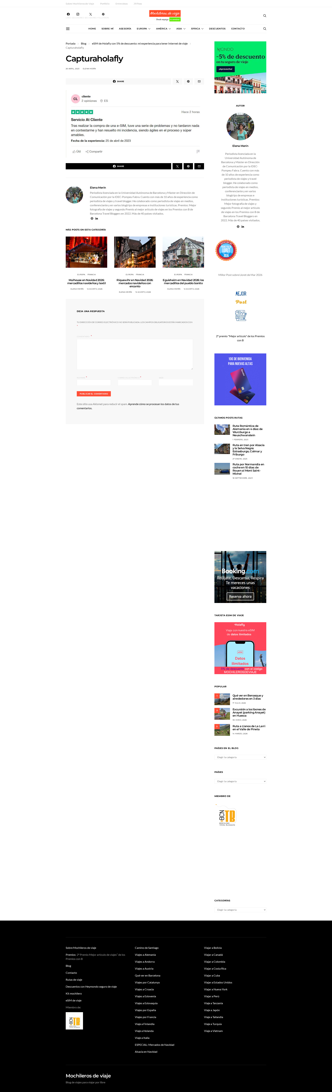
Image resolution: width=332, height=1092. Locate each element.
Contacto (238, 28)
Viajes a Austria (144, 968)
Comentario (83, 336)
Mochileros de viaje (88, 1075)
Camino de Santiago (147, 947)
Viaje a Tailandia (213, 1017)
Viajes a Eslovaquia (146, 1003)
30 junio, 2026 (240, 720)
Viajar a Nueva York (215, 989)
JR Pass (138, 3)
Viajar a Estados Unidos (218, 982)
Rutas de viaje (74, 979)
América (161, 28)
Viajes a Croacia (144, 989)
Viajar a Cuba (212, 975)
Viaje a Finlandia (144, 1024)
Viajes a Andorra (145, 961)
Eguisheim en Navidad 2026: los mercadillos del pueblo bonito (183, 281)
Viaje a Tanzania (213, 1003)
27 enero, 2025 (240, 459)
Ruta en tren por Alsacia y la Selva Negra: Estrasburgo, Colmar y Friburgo (249, 449)
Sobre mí (107, 28)
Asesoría (125, 28)
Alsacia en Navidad (146, 1051)
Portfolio (104, 3)
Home (92, 28)
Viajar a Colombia (214, 961)
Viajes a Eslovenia (145, 996)
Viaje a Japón (212, 1010)
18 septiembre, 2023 (243, 478)
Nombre (82, 377)
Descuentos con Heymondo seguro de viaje (91, 986)
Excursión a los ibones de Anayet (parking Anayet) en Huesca (249, 712)
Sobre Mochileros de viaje (81, 947)
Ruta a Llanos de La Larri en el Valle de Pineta (249, 728)
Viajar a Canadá (213, 954)
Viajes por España (145, 1010)
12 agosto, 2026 (95, 289)
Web (161, 378)
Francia (91, 274)
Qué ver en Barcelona (147, 975)
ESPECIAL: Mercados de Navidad (154, 1044)
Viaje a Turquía (213, 1024)
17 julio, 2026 (239, 703)
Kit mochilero (74, 993)
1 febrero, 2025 (240, 439)
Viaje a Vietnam (213, 1030)
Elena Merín (89, 69)
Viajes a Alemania (145, 954)
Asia (179, 28)
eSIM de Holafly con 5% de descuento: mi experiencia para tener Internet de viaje (140, 43)
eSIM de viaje (73, 1000)
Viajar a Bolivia (213, 947)
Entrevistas (122, 3)
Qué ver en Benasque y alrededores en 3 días (248, 697)
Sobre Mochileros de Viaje (80, 3)
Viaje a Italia (142, 1037)
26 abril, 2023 (73, 69)
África (195, 28)
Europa (142, 28)
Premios (71, 954)
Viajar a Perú (211, 996)
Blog (83, 43)
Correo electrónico (129, 377)
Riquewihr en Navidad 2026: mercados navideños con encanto (135, 283)
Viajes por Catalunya (147, 982)
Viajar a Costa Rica (215, 968)
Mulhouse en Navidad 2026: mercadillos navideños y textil (86, 281)
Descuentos (217, 28)
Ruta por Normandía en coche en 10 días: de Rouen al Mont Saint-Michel (248, 469)
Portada (70, 43)
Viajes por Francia (145, 1017)
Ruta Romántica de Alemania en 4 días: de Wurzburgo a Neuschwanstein (248, 430)
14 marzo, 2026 (240, 734)
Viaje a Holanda (144, 1030)
